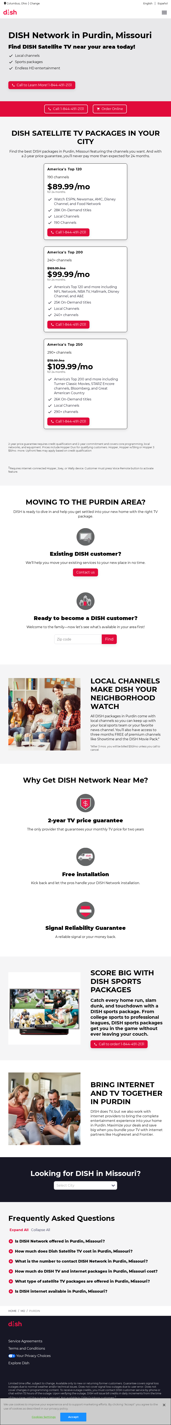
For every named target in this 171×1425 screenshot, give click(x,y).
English (147, 3)
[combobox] (81, 1185)
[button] (113, 1185)
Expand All (19, 1230)
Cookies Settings (44, 1417)
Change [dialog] (35, 3)
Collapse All (40, 1230)
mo (23, 1310)
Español (163, 3)
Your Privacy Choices (33, 1356)
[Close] (164, 1405)
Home (12, 1310)
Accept (73, 1417)
